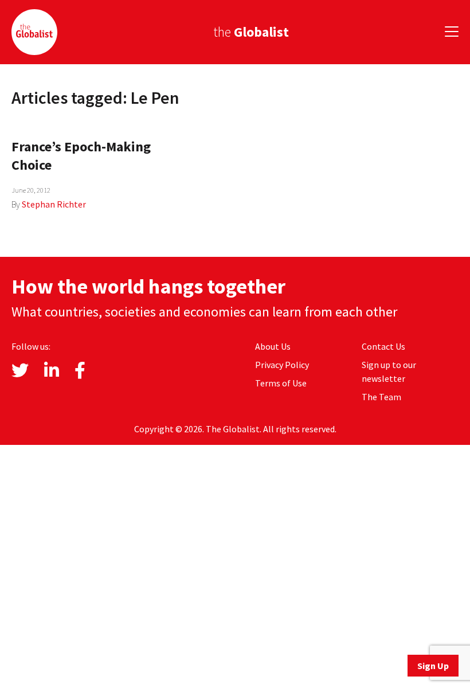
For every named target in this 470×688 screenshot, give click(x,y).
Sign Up (433, 665)
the (251, 32)
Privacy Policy (282, 364)
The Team (381, 396)
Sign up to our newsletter (389, 371)
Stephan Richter (54, 204)
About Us (273, 346)
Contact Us (383, 346)
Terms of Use (281, 383)
